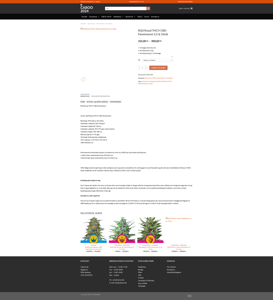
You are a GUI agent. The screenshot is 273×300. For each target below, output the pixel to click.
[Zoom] (83, 79)
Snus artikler (142, 283)
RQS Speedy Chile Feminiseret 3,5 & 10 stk (150, 248)
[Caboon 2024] (91, 8)
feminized (152, 81)
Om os (146, 17)
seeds (151, 83)
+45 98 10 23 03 (118, 280)
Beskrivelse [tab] (85, 96)
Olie (139, 275)
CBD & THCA (106, 17)
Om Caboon (171, 267)
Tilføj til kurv (158, 68)
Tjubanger (142, 286)
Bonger (140, 270)
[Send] (148, 8)
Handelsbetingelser (174, 272)
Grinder (141, 278)
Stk (139, 60)
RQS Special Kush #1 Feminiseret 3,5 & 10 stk (122, 248)
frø (156, 81)
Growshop (93, 17)
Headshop (117, 17)
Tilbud (139, 17)
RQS (159, 81)
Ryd (172, 56)
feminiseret (145, 81)
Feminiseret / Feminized (104, 24)
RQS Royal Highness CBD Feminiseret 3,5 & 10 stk (93, 248)
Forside (84, 17)
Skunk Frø (129, 17)
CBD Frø (154, 78)
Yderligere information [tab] (100, 96)
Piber (140, 272)
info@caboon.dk (121, 283)
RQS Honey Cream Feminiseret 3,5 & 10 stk (178, 248)
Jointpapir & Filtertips (146, 280)
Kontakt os (155, 17)
